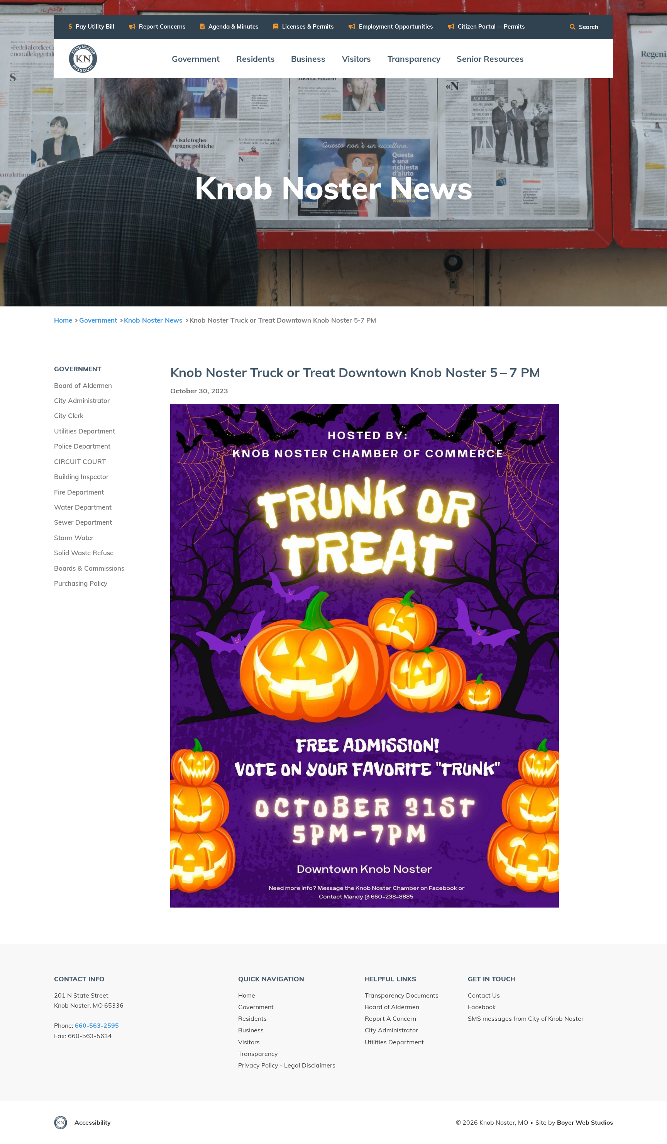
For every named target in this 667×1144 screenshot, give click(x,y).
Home (246, 995)
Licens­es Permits (307, 26)
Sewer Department (83, 522)
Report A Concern (390, 1018)
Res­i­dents (255, 59)
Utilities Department (84, 431)
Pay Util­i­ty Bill (94, 26)
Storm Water (73, 538)
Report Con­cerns (161, 26)
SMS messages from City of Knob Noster (526, 1018)
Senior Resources (490, 59)
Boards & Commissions (89, 568)
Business (251, 1030)
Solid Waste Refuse (83, 553)
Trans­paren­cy (414, 59)
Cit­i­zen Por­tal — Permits (490, 26)
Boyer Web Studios (585, 1122)
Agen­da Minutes (233, 26)
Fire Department (79, 492)
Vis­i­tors (356, 59)
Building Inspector (81, 477)
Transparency (258, 1053)
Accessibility (92, 1122)
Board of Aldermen (83, 385)
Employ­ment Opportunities (395, 26)
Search (587, 27)
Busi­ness (308, 59)
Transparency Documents (401, 995)
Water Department (83, 507)
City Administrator (82, 400)
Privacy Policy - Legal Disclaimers (286, 1065)
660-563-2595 (97, 1025)
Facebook (482, 1007)
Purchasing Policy (80, 583)
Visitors (249, 1042)
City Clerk (68, 415)
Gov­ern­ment (196, 59)
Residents (252, 1018)
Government (256, 1007)
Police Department (82, 446)
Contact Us (484, 995)
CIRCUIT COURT (80, 461)
